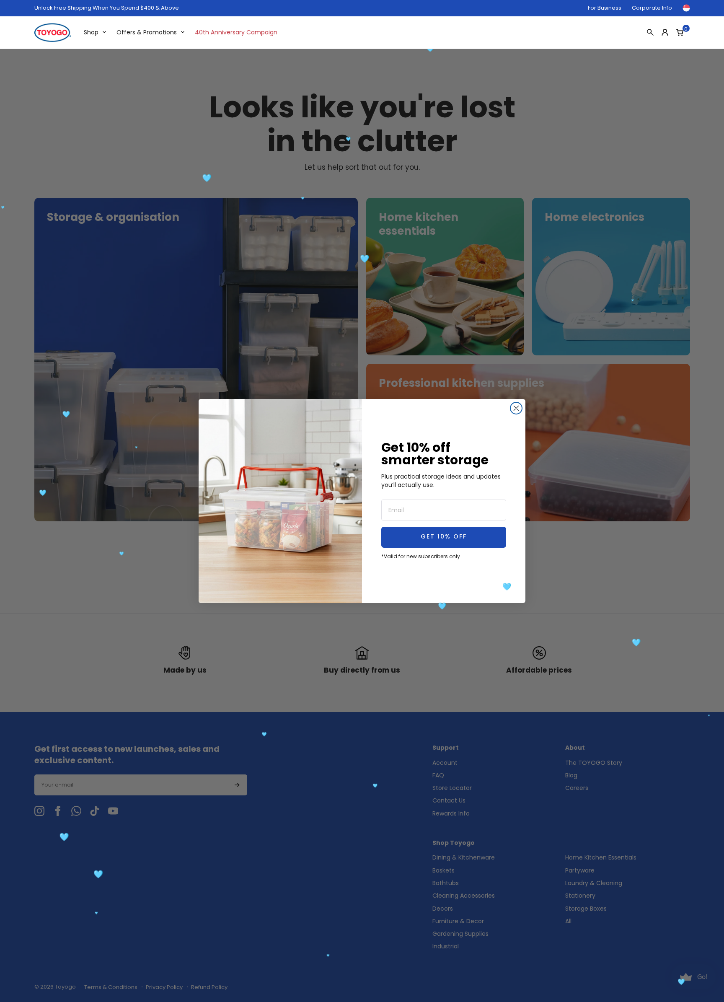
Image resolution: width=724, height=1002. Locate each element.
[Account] (665, 32)
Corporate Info (652, 8)
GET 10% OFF (444, 537)
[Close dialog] (516, 408)
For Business (604, 8)
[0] (679, 32)
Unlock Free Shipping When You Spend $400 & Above (106, 8)
